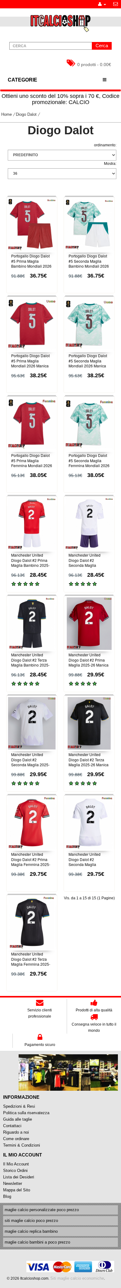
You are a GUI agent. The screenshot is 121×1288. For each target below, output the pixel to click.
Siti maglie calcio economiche (77, 1278)
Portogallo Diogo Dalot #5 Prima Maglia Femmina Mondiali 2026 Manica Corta (31, 463)
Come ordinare (16, 1138)
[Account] (102, 4)
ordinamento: (105, 145)
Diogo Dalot (26, 114)
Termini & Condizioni (21, 1145)
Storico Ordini (15, 1170)
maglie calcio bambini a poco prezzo (37, 1242)
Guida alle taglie (17, 1119)
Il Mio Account (16, 1164)
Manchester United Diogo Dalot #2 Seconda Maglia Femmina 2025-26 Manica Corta (85, 864)
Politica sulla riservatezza (26, 1112)
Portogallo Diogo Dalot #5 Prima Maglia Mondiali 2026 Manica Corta (30, 363)
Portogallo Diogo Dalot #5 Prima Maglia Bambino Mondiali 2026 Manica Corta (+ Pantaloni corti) (31, 266)
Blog (7, 1196)
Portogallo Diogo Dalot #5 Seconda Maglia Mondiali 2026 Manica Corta (88, 363)
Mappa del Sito (16, 1190)
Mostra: (110, 163)
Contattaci (12, 1125)
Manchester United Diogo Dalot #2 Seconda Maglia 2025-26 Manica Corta (30, 762)
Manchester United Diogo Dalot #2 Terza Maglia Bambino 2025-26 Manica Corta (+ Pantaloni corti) (30, 665)
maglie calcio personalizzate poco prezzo (42, 1209)
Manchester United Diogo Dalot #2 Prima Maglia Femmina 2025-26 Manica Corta (30, 861)
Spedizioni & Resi (19, 1106)
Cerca (102, 45)
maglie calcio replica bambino (31, 1231)
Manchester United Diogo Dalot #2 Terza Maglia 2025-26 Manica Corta (89, 762)
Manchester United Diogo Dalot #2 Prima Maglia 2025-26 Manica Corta (89, 662)
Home (6, 114)
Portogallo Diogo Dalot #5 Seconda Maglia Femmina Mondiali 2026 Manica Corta (89, 463)
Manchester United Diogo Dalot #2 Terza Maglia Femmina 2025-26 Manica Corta (30, 961)
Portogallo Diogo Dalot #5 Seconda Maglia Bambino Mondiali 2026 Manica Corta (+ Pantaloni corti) (89, 266)
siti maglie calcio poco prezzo (31, 1220)
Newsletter (12, 1183)
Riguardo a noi (16, 1132)
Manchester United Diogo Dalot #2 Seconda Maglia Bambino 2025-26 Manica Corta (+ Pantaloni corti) (85, 567)
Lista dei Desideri (18, 1177)
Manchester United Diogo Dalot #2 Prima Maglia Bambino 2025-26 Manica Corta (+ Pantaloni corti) (30, 565)
